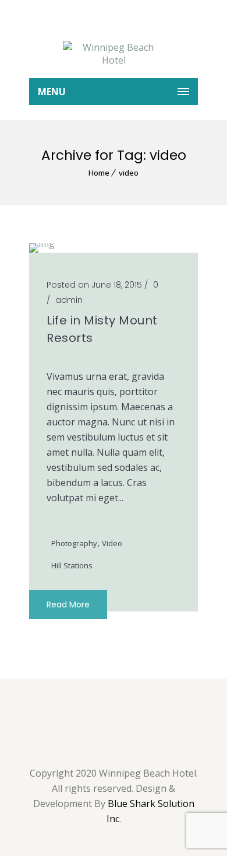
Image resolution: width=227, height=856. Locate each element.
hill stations (72, 565)
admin (69, 300)
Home (98, 172)
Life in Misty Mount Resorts (102, 329)
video (129, 172)
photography (74, 543)
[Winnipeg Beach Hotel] (113, 54)
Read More (68, 604)
